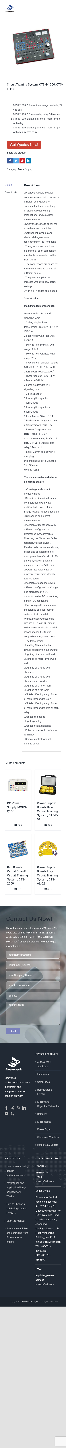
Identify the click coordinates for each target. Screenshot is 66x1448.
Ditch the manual (15, 1220)
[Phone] (12, 1114)
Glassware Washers (48, 1137)
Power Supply (25, 169)
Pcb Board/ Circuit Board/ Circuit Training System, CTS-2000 (17, 875)
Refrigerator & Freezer (44, 1092)
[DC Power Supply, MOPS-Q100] (18, 784)
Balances (42, 1114)
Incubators (43, 1074)
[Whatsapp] (18, 1108)
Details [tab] (8, 184)
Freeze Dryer (44, 1129)
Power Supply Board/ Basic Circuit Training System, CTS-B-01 (47, 811)
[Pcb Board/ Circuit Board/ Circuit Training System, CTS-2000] (18, 848)
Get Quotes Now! (24, 145)
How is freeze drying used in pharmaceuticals (17, 1171)
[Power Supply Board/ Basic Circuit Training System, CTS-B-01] (48, 784)
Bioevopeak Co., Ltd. (30, 1301)
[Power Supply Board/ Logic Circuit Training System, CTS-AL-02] (48, 848)
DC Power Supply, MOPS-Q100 (17, 807)
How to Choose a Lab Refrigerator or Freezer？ (16, 1209)
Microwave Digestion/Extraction (48, 1104)
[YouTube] (6, 1114)
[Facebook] (6, 1108)
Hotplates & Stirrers (47, 1144)
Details (19, 825)
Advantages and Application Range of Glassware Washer (16, 1190)
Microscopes (44, 1121)
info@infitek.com (44, 1181)
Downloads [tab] (11, 192)
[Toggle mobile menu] (59, 9)
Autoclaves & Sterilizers (44, 1064)
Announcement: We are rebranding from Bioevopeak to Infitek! (17, 1235)
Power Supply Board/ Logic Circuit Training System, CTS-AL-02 (47, 875)
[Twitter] (12, 1108)
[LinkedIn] (24, 1108)
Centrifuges (43, 1081)
